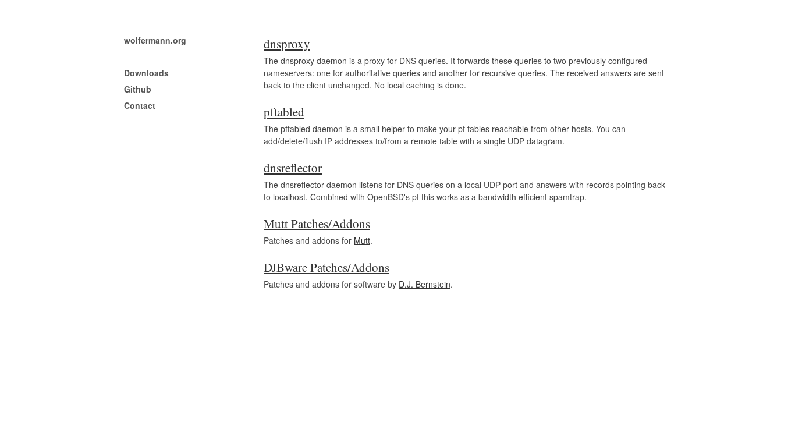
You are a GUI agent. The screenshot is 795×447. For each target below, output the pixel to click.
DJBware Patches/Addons (326, 267)
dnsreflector (293, 167)
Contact (139, 105)
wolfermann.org (155, 40)
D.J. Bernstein (424, 284)
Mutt (362, 240)
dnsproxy (287, 44)
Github (137, 89)
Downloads (146, 73)
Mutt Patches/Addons (317, 223)
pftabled (284, 112)
